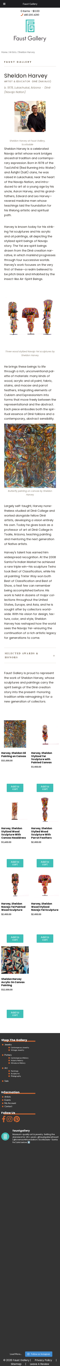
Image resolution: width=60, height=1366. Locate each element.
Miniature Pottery (18, 1063)
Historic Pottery (17, 1060)
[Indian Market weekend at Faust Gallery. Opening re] (30, 1197)
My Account (10, 1103)
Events (7, 1100)
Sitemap (16, 1364)
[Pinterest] (16, 1120)
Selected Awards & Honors (22, 655)
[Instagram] (9, 1120)
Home (4, 52)
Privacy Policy (43, 1360)
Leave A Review (39, 1364)
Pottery (8, 1055)
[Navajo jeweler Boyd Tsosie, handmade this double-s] (30, 1333)
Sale (6, 1081)
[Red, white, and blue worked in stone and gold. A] (30, 1231)
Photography (16, 1076)
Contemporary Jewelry (20, 1047)
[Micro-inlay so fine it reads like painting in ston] (30, 1265)
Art (6, 1068)
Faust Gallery (30, 3)
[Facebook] (3, 1120)
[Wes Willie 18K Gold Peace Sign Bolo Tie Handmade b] (30, 1164)
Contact (8, 1106)
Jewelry (8, 1044)
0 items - (30, 11)
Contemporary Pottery (19, 1058)
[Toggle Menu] (4, 4)
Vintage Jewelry (17, 1050)
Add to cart (15, 788)
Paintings (14, 1071)
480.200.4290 (31, 14)
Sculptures (15, 1073)
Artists (7, 1096)
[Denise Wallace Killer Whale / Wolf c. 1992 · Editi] (30, 1299)
